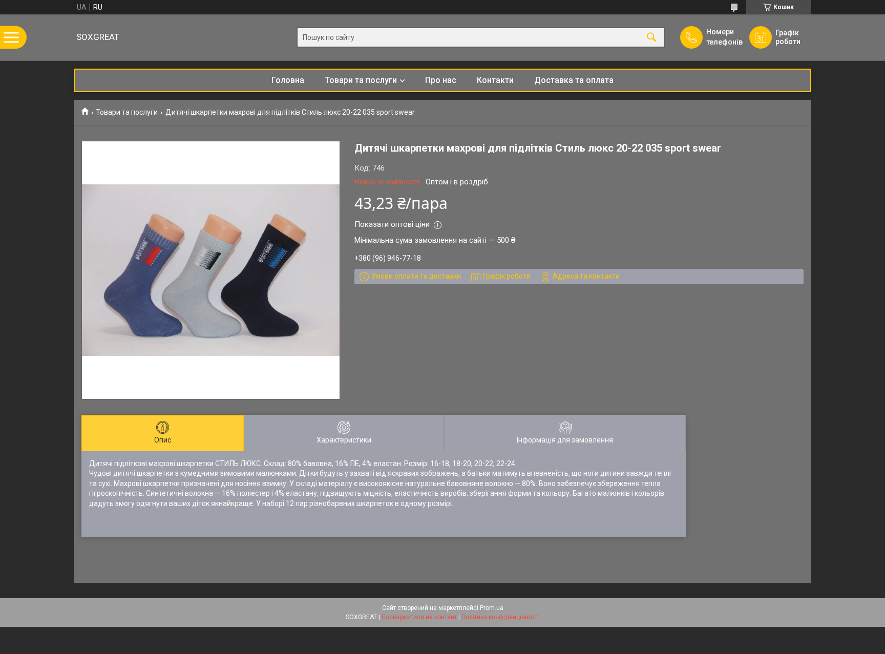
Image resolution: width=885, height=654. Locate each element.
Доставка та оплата (574, 80)
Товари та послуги (361, 80)
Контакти (495, 80)
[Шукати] (651, 37)
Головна (287, 80)
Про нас (440, 80)
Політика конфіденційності (500, 617)
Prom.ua (491, 607)
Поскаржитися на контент (419, 617)
